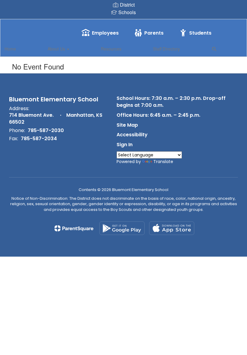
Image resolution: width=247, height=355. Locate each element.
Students (200, 32)
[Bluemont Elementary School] (123, 23)
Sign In (125, 144)
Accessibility (132, 134)
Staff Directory (166, 49)
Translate (163, 162)
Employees (105, 32)
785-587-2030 (46, 130)
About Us (57, 49)
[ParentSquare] (74, 228)
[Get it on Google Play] (122, 228)
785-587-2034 (39, 138)
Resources (111, 49)
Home (10, 49)
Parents (154, 32)
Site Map (127, 125)
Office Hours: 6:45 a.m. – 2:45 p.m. (158, 115)
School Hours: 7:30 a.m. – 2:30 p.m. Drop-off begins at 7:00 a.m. (171, 102)
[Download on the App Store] (171, 228)
